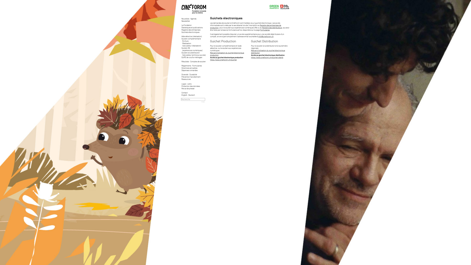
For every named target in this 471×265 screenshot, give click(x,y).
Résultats (185, 61)
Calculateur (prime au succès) (194, 55)
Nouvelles (185, 19)
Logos (184, 84)
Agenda (193, 19)
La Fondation (187, 25)
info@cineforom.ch (266, 36)
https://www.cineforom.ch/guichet (223, 60)
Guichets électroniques (190, 32)
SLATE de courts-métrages (192, 57)
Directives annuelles (189, 68)
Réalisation (186, 43)
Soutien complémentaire (191, 39)
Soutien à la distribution (191, 53)
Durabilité (193, 74)
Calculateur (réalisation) (191, 46)
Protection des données (191, 86)
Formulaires (197, 66)
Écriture (185, 41)
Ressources (186, 79)
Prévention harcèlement (191, 77)
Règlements (186, 66)
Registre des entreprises (191, 30)
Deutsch (191, 95)
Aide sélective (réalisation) (192, 36)
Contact (185, 93)
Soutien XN (192, 49)
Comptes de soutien (198, 61)
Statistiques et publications (192, 27)
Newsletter (186, 21)
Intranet (203, 101)
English (184, 95)
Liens (189, 84)
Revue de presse (188, 88)
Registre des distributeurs (272, 28)
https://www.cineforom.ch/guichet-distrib (267, 57)
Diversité (185, 74)
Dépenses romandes (190, 70)
